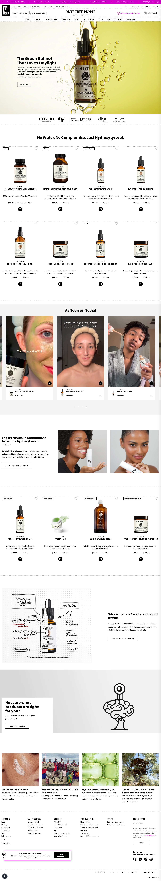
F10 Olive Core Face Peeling (60, 263)
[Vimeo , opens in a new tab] (140, 859)
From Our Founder (61, 825)
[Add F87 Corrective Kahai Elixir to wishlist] (156, 148)
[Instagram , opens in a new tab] (146, 859)
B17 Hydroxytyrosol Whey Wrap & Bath (60, 189)
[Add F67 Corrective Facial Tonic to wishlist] (36, 223)
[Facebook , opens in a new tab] (135, 859)
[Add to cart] (20, 209)
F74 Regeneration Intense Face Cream (141, 539)
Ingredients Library (35, 833)
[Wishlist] (142, 6)
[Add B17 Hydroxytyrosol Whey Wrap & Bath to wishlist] (76, 148)
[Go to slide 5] (86, 109)
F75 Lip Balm (60, 539)
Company (130, 19)
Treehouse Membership (116, 825)
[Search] (126, 6)
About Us (57, 822)
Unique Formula (34, 822)
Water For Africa (60, 836)
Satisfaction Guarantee (89, 825)
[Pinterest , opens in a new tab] (151, 859)
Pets (100, 19)
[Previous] (76, 407)
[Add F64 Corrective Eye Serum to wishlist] (116, 148)
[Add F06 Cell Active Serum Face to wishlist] (36, 498)
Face (28, 19)
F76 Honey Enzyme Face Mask (140, 263)
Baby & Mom (89, 19)
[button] (5, 876)
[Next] (84, 407)
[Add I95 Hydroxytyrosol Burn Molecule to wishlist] (36, 148)
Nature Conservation (62, 833)
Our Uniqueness (114, 19)
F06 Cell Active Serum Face (20, 539)
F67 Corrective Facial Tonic (20, 263)
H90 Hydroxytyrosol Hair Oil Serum (100, 263)
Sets (77, 19)
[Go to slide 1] (74, 109)
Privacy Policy (149, 835)
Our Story (58, 828)
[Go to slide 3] (80, 109)
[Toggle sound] (101, 383)
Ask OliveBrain (61, 855)
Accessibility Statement (89, 836)
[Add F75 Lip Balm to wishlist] (76, 498)
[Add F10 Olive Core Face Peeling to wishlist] (76, 223)
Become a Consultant (115, 822)
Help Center (85, 822)
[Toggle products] (100, 396)
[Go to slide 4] (83, 109)
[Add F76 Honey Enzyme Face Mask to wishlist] (156, 223)
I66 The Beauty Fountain (101, 539)
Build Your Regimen (17, 726)
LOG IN (147, 6)
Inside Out (66, 19)
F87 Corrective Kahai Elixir (140, 189)
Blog (56, 830)
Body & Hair (51, 19)
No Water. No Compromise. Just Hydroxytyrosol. (80, 137)
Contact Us (84, 833)
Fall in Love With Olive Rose (16, 465)
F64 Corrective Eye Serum (100, 189)
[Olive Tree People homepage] (6, 10)
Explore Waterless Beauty (123, 639)
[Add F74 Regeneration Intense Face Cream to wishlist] (156, 498)
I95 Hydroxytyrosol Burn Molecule (20, 189)
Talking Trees (33, 830)
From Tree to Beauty (36, 825)
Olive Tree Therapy (35, 828)
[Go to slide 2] (77, 109)
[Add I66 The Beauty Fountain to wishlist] (116, 498)
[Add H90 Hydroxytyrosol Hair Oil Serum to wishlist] (116, 223)
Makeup (38, 19)
